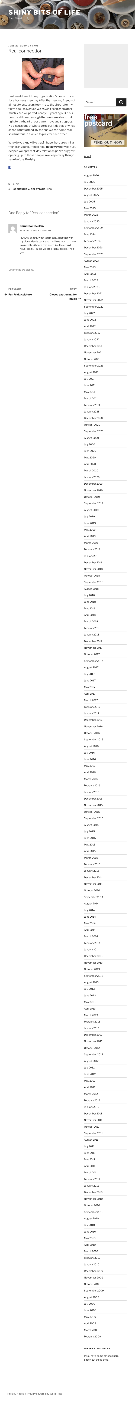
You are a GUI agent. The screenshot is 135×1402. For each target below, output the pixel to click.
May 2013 (89, 1001)
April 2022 (90, 326)
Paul (35, 46)
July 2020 (89, 444)
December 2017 (93, 641)
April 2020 (90, 463)
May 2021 (89, 391)
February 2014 (92, 942)
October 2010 (92, 1205)
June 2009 (90, 1310)
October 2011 (91, 1126)
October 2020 (92, 424)
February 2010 (92, 1257)
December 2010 (93, 1192)
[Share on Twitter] (15, 167)
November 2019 (93, 490)
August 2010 (91, 1218)
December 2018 (93, 562)
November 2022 (93, 299)
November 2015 (93, 805)
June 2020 (90, 450)
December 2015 (93, 798)
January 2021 (91, 411)
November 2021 (93, 352)
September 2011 (93, 1133)
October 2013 (92, 969)
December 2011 (93, 1113)
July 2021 (89, 378)
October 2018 (92, 575)
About (87, 156)
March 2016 (91, 778)
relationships (41, 189)
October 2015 (92, 811)
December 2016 (93, 719)
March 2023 (91, 280)
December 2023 (93, 247)
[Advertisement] (106, 66)
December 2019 (93, 483)
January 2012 (91, 1106)
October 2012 (92, 1047)
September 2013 (93, 975)
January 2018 (91, 634)
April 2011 (89, 1165)
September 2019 (93, 503)
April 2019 (90, 536)
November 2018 (93, 568)
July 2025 (89, 201)
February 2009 (92, 1336)
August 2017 (91, 667)
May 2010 (90, 1238)
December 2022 (93, 293)
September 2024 (93, 227)
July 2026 (89, 181)
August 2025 (91, 195)
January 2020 (92, 477)
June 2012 (90, 1074)
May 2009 (90, 1316)
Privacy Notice (15, 1393)
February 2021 (92, 405)
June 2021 (90, 385)
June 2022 (90, 319)
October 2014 (92, 890)
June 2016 (90, 759)
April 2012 (89, 1087)
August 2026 (91, 175)
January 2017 (91, 713)
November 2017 (93, 647)
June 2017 (90, 680)
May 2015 (89, 844)
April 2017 (89, 693)
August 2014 (91, 903)
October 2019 (92, 496)
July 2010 (89, 1224)
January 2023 (91, 286)
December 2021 (93, 345)
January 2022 (91, 339)
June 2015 (90, 837)
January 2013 (91, 1028)
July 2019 (89, 516)
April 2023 (90, 273)
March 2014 (91, 936)
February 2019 (92, 549)
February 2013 (92, 1021)
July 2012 (89, 1067)
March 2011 (91, 1172)
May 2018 (89, 608)
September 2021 (93, 365)
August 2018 (91, 588)
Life (16, 184)
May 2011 (89, 1159)
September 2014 (93, 896)
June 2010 (90, 1231)
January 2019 (91, 555)
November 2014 (93, 883)
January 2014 (91, 949)
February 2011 (92, 1179)
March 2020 (91, 470)
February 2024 (92, 240)
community (21, 189)
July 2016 (89, 752)
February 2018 (92, 628)
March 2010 (91, 1251)
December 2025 (93, 188)
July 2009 (89, 1303)
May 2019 (89, 529)
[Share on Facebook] (9, 167)
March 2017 (91, 700)
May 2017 (89, 686)
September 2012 (93, 1054)
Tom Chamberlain (32, 226)
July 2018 (89, 595)
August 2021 (91, 372)
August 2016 (91, 746)
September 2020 (94, 431)
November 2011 (93, 1119)
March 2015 (91, 857)
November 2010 (93, 1198)
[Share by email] (31, 167)
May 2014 (89, 923)
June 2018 (90, 601)
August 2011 (91, 1139)
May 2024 (90, 234)
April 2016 (90, 772)
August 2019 (91, 509)
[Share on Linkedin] (26, 167)
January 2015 (91, 870)
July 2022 (89, 313)
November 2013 (93, 962)
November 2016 (93, 726)
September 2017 (93, 660)
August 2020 (91, 437)
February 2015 (92, 864)
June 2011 (89, 1152)
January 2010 (91, 1264)
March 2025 (91, 214)
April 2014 (90, 929)
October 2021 (92, 359)
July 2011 (89, 1146)
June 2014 (90, 916)
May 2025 (90, 208)
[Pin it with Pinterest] (20, 167)
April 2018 (90, 614)
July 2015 (89, 831)
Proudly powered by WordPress (44, 1393)
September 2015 (93, 818)
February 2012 (92, 1100)
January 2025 (91, 221)
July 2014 (89, 910)
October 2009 (92, 1284)
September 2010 (93, 1211)
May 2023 (90, 267)
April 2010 (90, 1244)
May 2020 (90, 457)
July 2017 (89, 673)
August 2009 (91, 1297)
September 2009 (94, 1290)
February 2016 (92, 785)
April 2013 (90, 1008)
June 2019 (90, 523)
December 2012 (93, 1034)
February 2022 (92, 332)
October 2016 (92, 732)
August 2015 (91, 824)
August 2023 (91, 260)
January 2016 (91, 792)
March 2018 (91, 621)
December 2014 (93, 877)
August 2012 (91, 1061)
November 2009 (93, 1277)
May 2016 (89, 765)
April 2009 (90, 1323)
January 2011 (91, 1185)
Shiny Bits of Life (44, 12)
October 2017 (92, 654)
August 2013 (91, 982)
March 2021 (91, 398)
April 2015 (90, 851)
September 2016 (93, 739)
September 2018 (93, 582)
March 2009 (91, 1329)
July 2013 (89, 988)
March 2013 (91, 1015)
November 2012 (93, 1041)
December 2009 (93, 1270)
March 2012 (91, 1093)
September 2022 (93, 306)
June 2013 (90, 995)
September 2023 (93, 254)
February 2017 (92, 706)
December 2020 (93, 418)
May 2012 (89, 1080)
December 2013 (93, 955)
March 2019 (91, 542)
